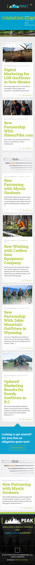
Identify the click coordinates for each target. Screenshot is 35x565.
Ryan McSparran (11, 66)
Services (27, 527)
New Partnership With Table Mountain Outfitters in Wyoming (15, 322)
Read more (28, 95)
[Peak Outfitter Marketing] (17, 5)
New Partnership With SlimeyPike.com (18, 128)
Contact (26, 533)
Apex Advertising (22, 560)
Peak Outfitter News (28, 21)
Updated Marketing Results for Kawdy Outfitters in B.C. (15, 391)
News (17, 530)
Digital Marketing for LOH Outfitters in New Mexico (17, 75)
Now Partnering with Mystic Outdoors (15, 186)
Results (19, 527)
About (11, 527)
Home (26, 16)
